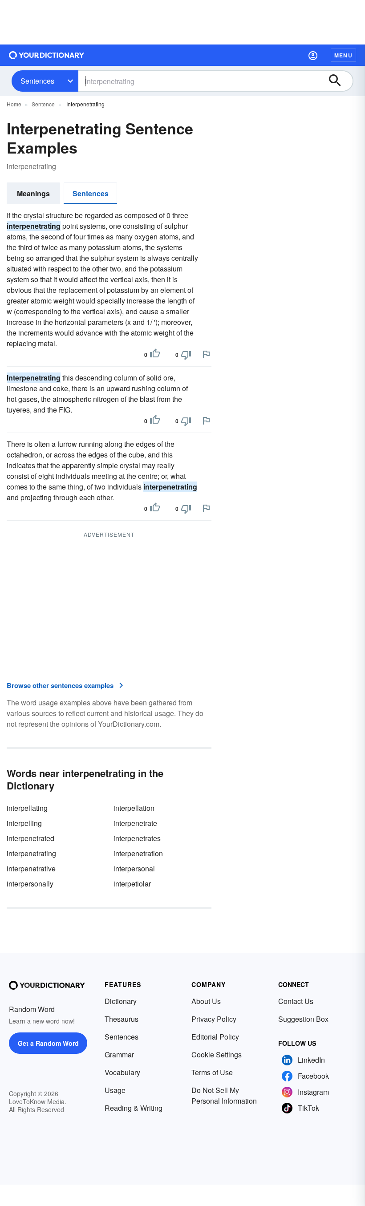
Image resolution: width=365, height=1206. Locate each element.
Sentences (37, 81)
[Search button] (339, 81)
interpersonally (30, 883)
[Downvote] (186, 354)
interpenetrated (30, 838)
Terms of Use (212, 1072)
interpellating (27, 808)
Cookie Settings (216, 1054)
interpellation (134, 808)
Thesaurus (121, 1019)
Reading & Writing (133, 1108)
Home (14, 104)
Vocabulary (122, 1072)
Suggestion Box (303, 1019)
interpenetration (138, 853)
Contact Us (295, 1001)
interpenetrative (31, 868)
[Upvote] (155, 354)
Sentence (43, 104)
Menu (343, 55)
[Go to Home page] (47, 55)
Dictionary (121, 1001)
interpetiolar (132, 883)
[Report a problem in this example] (206, 354)
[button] (313, 55)
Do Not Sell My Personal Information (224, 1095)
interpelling (24, 823)
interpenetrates (137, 838)
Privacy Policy (213, 1019)
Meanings (33, 193)
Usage (115, 1090)
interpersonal (134, 868)
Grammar (119, 1054)
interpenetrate (135, 823)
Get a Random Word (48, 1043)
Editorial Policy (215, 1037)
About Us (206, 1001)
